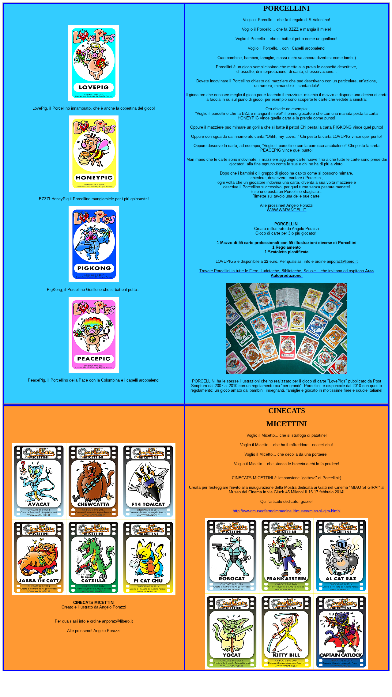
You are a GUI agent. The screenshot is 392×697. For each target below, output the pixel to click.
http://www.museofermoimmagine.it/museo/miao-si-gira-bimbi (287, 511)
